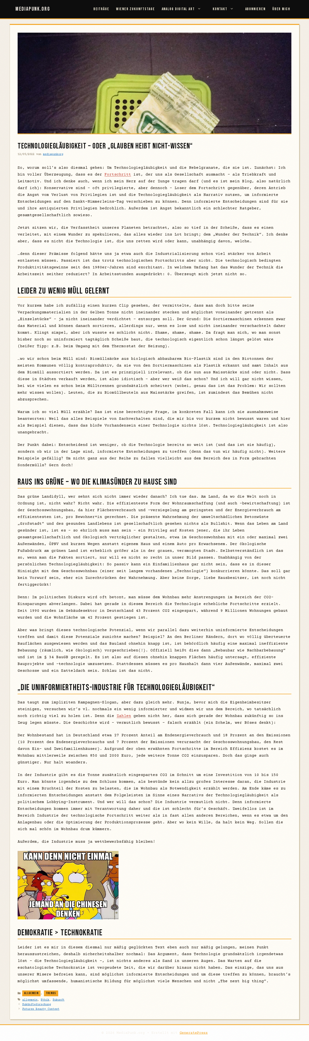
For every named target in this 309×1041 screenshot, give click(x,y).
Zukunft (58, 1000)
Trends (51, 993)
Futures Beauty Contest (40, 1009)
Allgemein (31, 993)
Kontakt (220, 9)
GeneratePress (194, 1033)
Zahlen (124, 716)
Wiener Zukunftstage (135, 9)
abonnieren (255, 9)
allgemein (29, 1000)
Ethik (45, 1000)
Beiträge (101, 9)
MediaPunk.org (32, 9)
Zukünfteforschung (36, 1004)
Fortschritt (118, 174)
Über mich (281, 9)
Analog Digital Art (178, 9)
